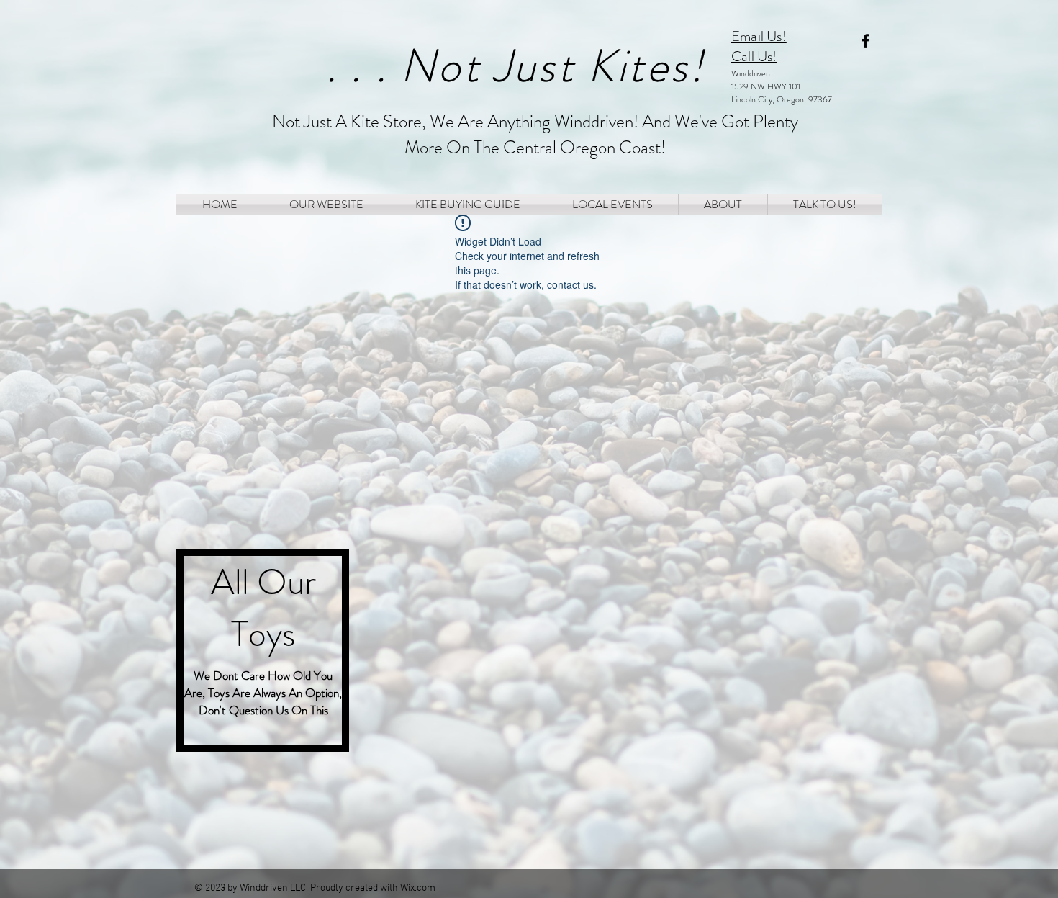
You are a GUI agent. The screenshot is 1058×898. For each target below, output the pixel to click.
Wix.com (417, 888)
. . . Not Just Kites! (515, 66)
